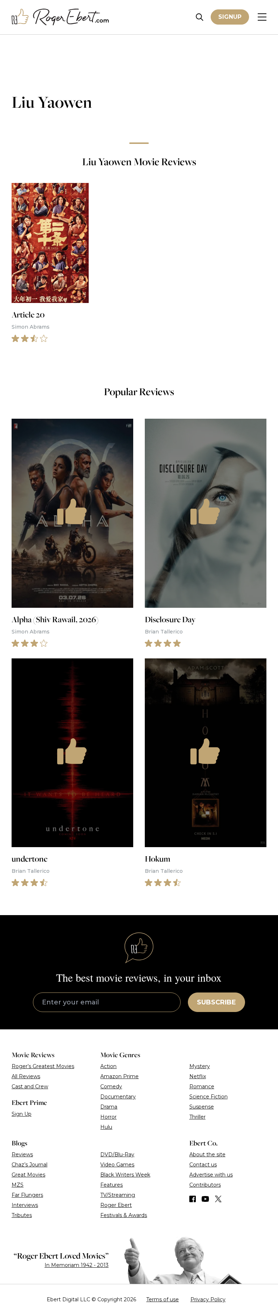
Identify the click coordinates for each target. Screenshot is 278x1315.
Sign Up (21, 1114)
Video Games (117, 1164)
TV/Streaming (117, 1195)
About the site (207, 1154)
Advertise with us (211, 1174)
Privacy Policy (208, 1299)
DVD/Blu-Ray (117, 1154)
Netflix (197, 1076)
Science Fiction (208, 1096)
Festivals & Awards (123, 1215)
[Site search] (199, 17)
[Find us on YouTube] (205, 1199)
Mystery (199, 1066)
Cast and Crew (30, 1086)
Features (111, 1185)
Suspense (201, 1106)
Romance (201, 1086)
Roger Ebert (116, 1205)
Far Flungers (27, 1195)
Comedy (111, 1086)
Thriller (197, 1117)
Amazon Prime (119, 1076)
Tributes (22, 1215)
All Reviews (26, 1076)
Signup (229, 16)
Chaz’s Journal (29, 1164)
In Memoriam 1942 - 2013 (77, 1265)
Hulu (106, 1127)
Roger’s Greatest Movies (43, 1066)
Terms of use (162, 1299)
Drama (108, 1106)
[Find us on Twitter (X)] (218, 1199)
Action (108, 1066)
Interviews (25, 1205)
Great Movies (28, 1174)
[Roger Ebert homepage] (60, 17)
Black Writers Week (125, 1174)
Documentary (118, 1096)
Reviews (22, 1154)
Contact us (203, 1164)
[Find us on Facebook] (192, 1199)
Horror (108, 1117)
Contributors (205, 1185)
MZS (18, 1185)
